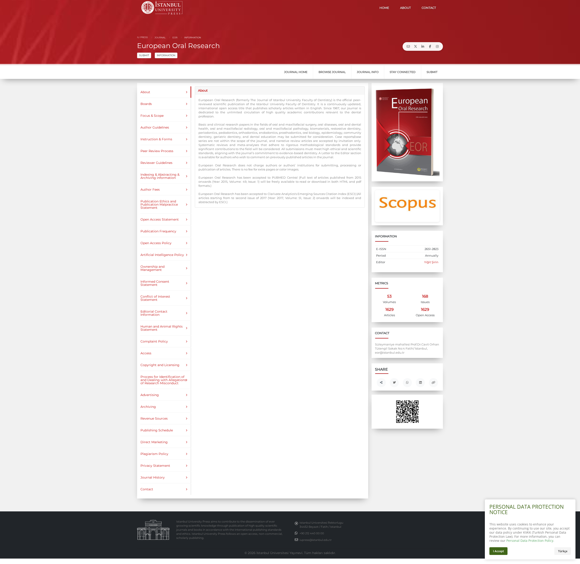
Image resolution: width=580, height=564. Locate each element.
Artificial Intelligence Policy (162, 255)
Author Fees (150, 189)
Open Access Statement (159, 219)
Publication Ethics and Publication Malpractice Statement (159, 204)
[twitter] (415, 46)
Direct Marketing (154, 442)
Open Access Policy (156, 243)
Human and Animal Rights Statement (161, 328)
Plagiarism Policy (154, 454)
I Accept (498, 551)
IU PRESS (142, 37)
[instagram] (437, 46)
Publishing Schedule (156, 430)
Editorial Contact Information (153, 313)
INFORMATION (166, 55)
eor (174, 37)
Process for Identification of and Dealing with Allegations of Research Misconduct (163, 380)
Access (145, 353)
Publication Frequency (158, 231)
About (145, 92)
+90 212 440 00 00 (312, 533)
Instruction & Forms (156, 139)
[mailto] (408, 46)
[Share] (381, 382)
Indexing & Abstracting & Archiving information (159, 176)
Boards (146, 104)
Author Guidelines (154, 127)
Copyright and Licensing (159, 365)
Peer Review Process (156, 151)
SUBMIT (144, 55)
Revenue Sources (154, 418)
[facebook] (430, 46)
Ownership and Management (152, 268)
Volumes (389, 302)
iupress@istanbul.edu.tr (316, 540)
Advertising (149, 395)
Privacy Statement (155, 466)
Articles (389, 315)
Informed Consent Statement (154, 283)
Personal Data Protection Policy (529, 540)
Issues (425, 302)
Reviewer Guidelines (156, 163)
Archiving (148, 407)
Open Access (425, 315)
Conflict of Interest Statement (155, 298)
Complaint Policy (154, 341)
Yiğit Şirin (431, 262)
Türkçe (562, 551)
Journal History (152, 477)
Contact (146, 489)
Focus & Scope (152, 116)
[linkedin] (422, 46)
